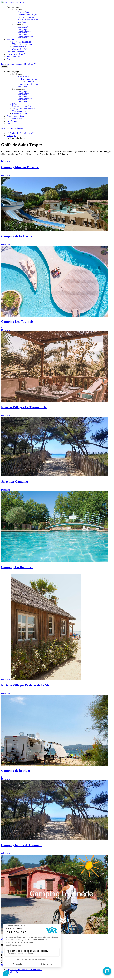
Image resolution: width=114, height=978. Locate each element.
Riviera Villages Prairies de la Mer (26, 685)
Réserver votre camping (11, 64)
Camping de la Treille (16, 236)
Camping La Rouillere (17, 567)
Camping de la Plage (16, 770)
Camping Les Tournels (17, 321)
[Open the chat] (107, 971)
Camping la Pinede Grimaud (21, 845)
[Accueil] (13, 2)
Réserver (19, 128)
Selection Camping (14, 481)
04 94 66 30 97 (29, 64)
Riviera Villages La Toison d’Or (24, 407)
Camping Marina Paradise (20, 167)
